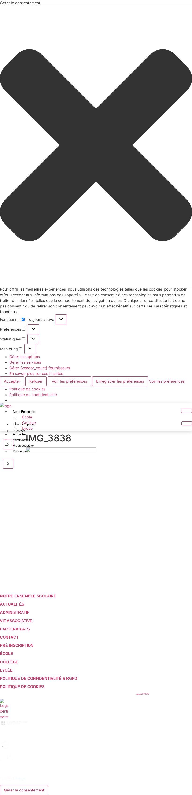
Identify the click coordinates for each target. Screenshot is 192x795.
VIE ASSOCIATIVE (16, 621)
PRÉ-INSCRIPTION (16, 645)
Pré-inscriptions (24, 424)
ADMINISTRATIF (14, 612)
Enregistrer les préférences (120, 381)
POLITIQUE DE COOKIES (22, 687)
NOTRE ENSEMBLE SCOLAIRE (28, 596)
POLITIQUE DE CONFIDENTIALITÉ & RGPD (38, 678)
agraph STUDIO (142, 694)
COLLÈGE (9, 662)
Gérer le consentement (24, 790)
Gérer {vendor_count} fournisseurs (39, 368)
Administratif (21, 440)
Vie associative (23, 445)
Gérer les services (25, 362)
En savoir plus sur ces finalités (36, 373)
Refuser (36, 381)
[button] (96, 146)
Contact (19, 431)
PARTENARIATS (15, 629)
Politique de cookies (27, 389)
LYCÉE (6, 670)
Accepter (12, 381)
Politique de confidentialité (33, 394)
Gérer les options (24, 356)
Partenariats (21, 451)
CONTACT (9, 637)
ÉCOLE (6, 654)
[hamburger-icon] (186, 411)
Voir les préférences (69, 381)
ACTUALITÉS (12, 604)
